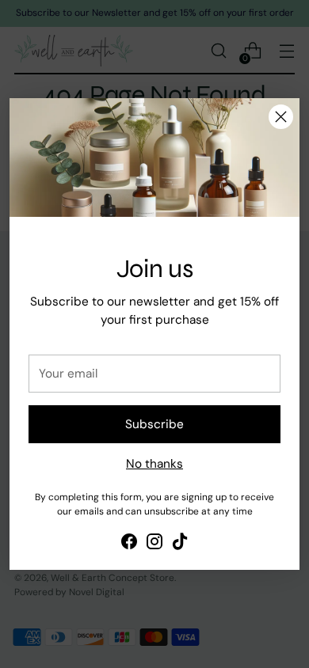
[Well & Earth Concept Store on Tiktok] (179, 544)
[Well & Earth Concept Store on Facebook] (129, 544)
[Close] (281, 116)
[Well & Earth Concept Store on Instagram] (154, 544)
